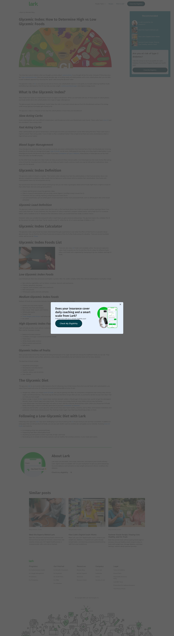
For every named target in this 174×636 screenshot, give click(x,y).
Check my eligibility (69, 323)
